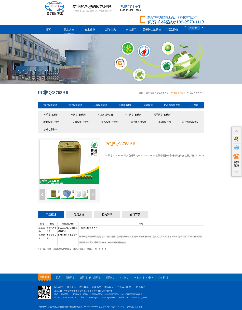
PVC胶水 (124, 277)
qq (236, 139)
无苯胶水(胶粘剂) (162, 114)
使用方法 (79, 214)
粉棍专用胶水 (50, 129)
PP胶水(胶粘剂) (51, 114)
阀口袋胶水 (95, 277)
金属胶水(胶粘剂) (81, 122)
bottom (236, 172)
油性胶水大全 (162, 93)
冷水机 (161, 277)
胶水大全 (69, 29)
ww (236, 147)
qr (236, 164)
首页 (48, 29)
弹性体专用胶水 (138, 122)
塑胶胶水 (110, 277)
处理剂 (194, 105)
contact (236, 156)
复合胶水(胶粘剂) (110, 122)
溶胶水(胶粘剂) (190, 122)
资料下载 (135, 214)
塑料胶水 (70, 277)
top (236, 131)
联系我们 (141, 287)
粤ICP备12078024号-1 (116, 307)
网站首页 (59, 287)
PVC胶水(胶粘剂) (133, 114)
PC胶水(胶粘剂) (178, 93)
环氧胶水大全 (100, 105)
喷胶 (82, 277)
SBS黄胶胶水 (164, 122)
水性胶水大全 (75, 105)
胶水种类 (89, 29)
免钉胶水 (148, 105)
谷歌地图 (130, 307)
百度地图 (138, 307)
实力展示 (131, 29)
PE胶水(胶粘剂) (78, 114)
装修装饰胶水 (125, 105)
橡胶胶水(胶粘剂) (52, 122)
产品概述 (51, 214)
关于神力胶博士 (125, 287)
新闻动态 (110, 29)
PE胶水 (137, 277)
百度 (58, 277)
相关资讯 (107, 214)
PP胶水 (149, 277)
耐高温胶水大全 (172, 105)
